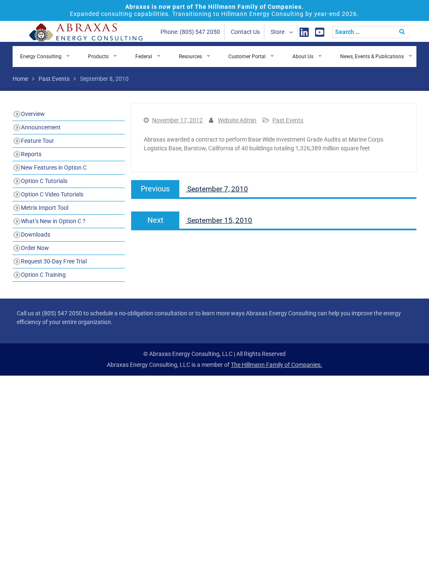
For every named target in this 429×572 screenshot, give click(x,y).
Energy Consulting (41, 56)
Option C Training (43, 274)
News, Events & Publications (372, 56)
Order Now (35, 248)
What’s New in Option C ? (53, 221)
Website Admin (237, 120)
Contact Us (245, 31)
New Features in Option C (54, 167)
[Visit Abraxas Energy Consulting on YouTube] (319, 32)
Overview (33, 114)
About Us (302, 56)
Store (277, 31)
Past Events (287, 120)
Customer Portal (247, 56)
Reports (31, 154)
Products (98, 56)
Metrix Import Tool (44, 207)
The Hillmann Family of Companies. (276, 364)
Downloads (35, 234)
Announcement (41, 127)
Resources (190, 56)
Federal (143, 56)
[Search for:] (373, 31)
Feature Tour (37, 140)
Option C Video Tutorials (52, 194)
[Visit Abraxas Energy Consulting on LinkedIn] (304, 32)
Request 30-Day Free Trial (54, 261)
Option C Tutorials (44, 181)
